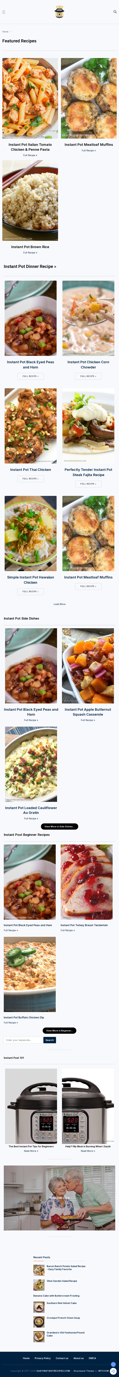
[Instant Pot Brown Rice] (30, 162)
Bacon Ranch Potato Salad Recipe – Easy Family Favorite (66, 1268)
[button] (3, 12)
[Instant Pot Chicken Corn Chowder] (88, 282)
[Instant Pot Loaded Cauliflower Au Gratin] (31, 728)
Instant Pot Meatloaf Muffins (89, 144)
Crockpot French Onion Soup (63, 1317)
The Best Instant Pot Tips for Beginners (31, 1146)
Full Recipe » (30, 155)
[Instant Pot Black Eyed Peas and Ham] (31, 282)
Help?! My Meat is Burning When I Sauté (88, 1146)
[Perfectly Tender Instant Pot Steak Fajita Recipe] (88, 390)
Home (5, 31)
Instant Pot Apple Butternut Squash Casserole (88, 711)
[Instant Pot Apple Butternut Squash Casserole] (88, 630)
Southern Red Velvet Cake (62, 1303)
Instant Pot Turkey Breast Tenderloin (84, 925)
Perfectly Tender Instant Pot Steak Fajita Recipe (88, 472)
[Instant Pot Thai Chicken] (31, 390)
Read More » (31, 1150)
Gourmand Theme (84, 1371)
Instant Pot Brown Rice (30, 247)
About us (78, 1358)
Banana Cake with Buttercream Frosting (56, 1295)
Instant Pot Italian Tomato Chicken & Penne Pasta (30, 147)
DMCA (92, 1358)
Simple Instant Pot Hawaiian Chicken (30, 580)
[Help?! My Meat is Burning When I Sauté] (88, 1070)
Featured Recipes (19, 40)
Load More (60, 604)
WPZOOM (103, 1371)
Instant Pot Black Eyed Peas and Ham (30, 364)
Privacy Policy (43, 1358)
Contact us (62, 1358)
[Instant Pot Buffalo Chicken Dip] (30, 938)
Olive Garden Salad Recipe (62, 1281)
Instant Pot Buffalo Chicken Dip (24, 1017)
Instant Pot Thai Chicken (30, 470)
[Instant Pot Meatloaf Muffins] (89, 59)
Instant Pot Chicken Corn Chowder (88, 364)
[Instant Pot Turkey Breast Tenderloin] (87, 846)
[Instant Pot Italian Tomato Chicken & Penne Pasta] (30, 59)
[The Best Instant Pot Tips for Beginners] (31, 1070)
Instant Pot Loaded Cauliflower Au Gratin (31, 810)
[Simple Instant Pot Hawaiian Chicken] (31, 497)
